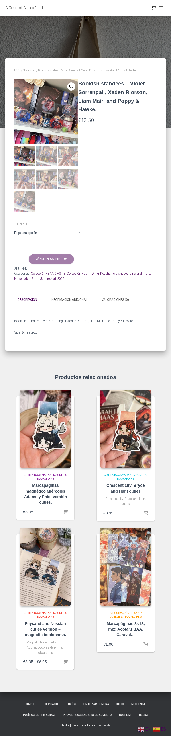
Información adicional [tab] (69, 299)
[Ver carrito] (154, 8)
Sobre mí (125, 715)
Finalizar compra (96, 704)
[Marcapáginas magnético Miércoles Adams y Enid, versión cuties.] (45, 429)
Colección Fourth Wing (83, 273)
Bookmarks (133, 616)
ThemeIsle (103, 725)
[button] (71, 86)
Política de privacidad (39, 715)
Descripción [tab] (27, 299)
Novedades (29, 70)
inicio (120, 704)
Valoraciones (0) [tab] (115, 299)
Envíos (71, 704)
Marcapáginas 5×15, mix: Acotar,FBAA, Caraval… (126, 629)
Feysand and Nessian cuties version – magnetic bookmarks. (45, 629)
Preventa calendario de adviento (87, 715)
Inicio (17, 70)
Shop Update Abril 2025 (48, 278)
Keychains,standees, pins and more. (125, 273)
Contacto (52, 704)
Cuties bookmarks (37, 474)
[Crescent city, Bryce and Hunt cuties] (125, 429)
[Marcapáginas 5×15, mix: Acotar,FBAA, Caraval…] (125, 567)
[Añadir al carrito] (65, 512)
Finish (22, 224)
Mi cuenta (138, 704)
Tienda (143, 715)
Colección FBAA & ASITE (48, 273)
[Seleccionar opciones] (65, 662)
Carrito (32, 704)
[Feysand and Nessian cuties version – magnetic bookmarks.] (45, 567)
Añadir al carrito (48, 258)
